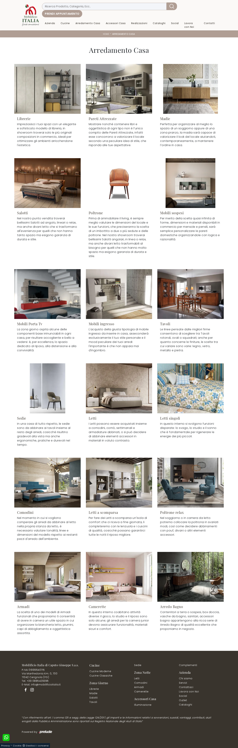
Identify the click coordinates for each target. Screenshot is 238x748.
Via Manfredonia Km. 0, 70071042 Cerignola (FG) (39, 675)
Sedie (137, 665)
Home (106, 34)
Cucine (65, 23)
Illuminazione (143, 705)
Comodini (140, 683)
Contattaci (186, 687)
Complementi (188, 665)
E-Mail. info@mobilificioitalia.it (41, 684)
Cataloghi (159, 23)
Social (175, 23)
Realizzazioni (139, 23)
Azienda (50, 23)
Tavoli (93, 702)
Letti (137, 678)
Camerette (141, 691)
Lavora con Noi (189, 25)
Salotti (93, 697)
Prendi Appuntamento (62, 14)
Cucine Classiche (100, 675)
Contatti (209, 23)
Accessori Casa (116, 23)
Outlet (183, 700)
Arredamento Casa (87, 23)
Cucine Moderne (100, 671)
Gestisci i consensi (37, 745)
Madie (93, 693)
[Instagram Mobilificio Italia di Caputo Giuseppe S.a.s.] (31, 689)
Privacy (5, 745)
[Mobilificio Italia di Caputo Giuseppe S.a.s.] (30, 15)
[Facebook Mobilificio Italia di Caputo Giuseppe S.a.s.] (25, 689)
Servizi (183, 683)
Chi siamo (186, 678)
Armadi (139, 687)
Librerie (94, 689)
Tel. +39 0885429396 (35, 681)
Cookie (17, 745)
